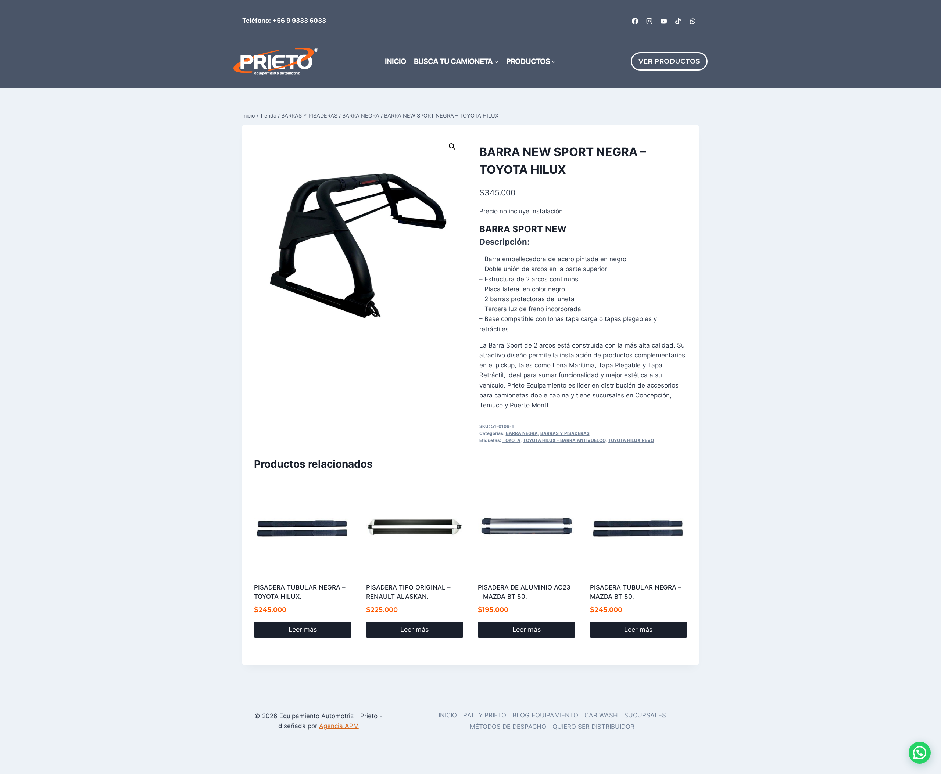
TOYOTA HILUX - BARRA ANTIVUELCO (564, 440)
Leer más (303, 629)
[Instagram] (649, 21)
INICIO (448, 715)
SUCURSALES (645, 715)
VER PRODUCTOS (669, 61)
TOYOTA (511, 440)
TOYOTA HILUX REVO (631, 440)
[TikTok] (678, 21)
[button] (452, 146)
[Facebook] (635, 21)
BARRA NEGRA (522, 433)
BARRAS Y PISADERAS (565, 433)
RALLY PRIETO (484, 715)
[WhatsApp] (692, 21)
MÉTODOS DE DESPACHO (508, 726)
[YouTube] (664, 21)
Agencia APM (339, 726)
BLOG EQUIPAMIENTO (545, 715)
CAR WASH (601, 715)
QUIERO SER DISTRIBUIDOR (593, 726)
